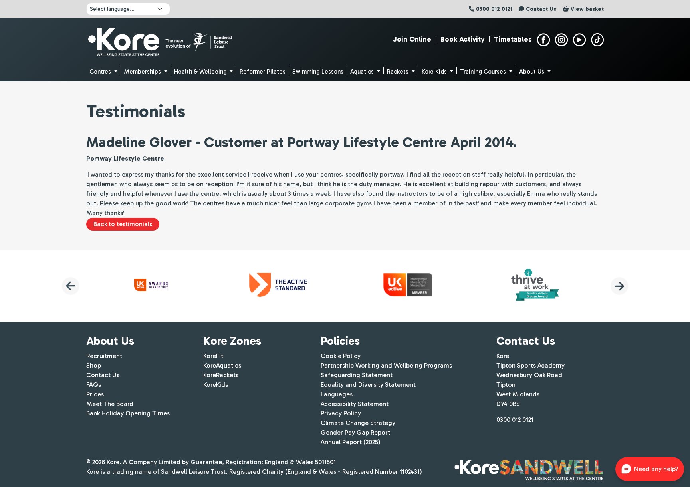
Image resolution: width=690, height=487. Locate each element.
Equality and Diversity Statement (368, 384)
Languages (337, 394)
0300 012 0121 (514, 419)
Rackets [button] (398, 71)
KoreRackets (220, 375)
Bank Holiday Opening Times (128, 413)
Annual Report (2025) (351, 442)
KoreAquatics (222, 365)
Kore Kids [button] (435, 71)
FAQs (93, 384)
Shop (93, 365)
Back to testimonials (122, 224)
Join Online (412, 39)
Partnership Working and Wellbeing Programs (386, 365)
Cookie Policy (341, 356)
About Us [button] (532, 71)
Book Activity (462, 39)
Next (619, 286)
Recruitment (104, 356)
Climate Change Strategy (358, 423)
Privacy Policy (341, 413)
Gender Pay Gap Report (355, 432)
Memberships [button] (143, 71)
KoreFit (213, 356)
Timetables (513, 39)
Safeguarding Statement (357, 375)
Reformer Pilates (263, 71)
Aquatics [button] (362, 71)
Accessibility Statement (355, 403)
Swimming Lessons (317, 71)
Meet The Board (109, 403)
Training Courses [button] (484, 71)
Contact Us (102, 375)
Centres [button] (101, 71)
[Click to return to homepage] (161, 40)
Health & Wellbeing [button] (201, 71)
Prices (95, 394)
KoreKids (215, 384)
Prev (71, 286)
